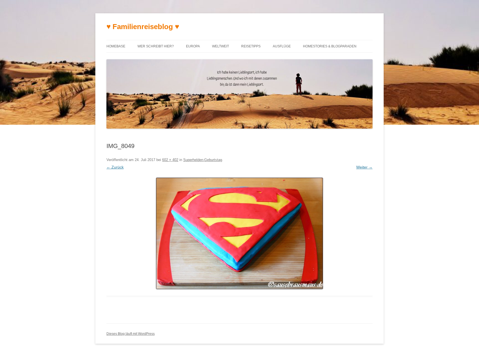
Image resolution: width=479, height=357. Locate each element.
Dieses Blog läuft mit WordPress (130, 334)
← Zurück (115, 167)
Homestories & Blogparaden (329, 46)
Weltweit (220, 46)
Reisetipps (251, 46)
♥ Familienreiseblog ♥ (142, 26)
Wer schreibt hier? (155, 46)
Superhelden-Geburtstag (202, 160)
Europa (193, 46)
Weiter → (364, 167)
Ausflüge (282, 46)
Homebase (115, 46)
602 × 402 (170, 160)
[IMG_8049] (239, 233)
